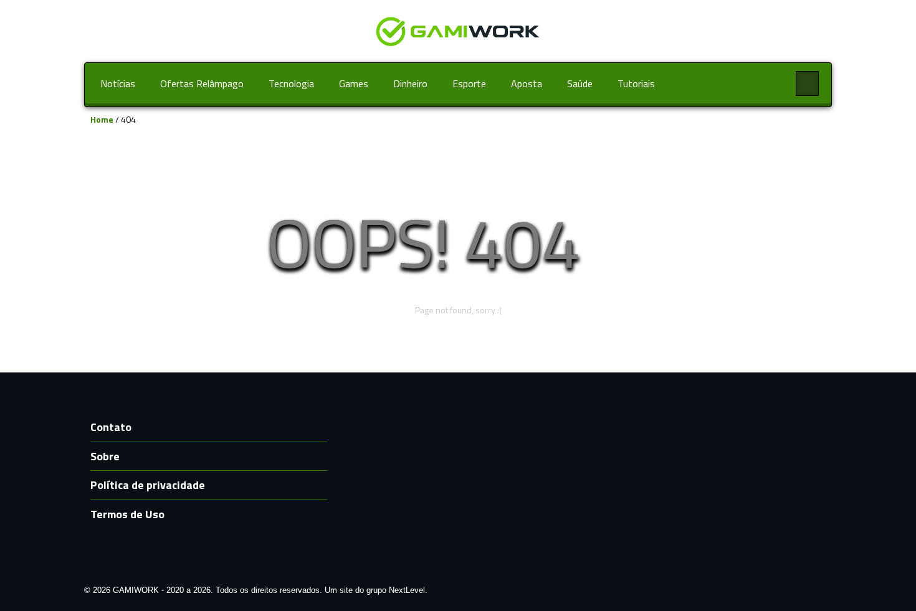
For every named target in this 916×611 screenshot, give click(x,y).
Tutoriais (636, 83)
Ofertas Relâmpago (202, 83)
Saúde (580, 83)
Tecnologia (291, 83)
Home (101, 119)
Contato (110, 427)
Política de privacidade (147, 484)
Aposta (526, 83)
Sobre (105, 456)
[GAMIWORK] (457, 30)
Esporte (469, 83)
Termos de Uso (127, 514)
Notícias (117, 83)
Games (353, 83)
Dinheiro (410, 83)
